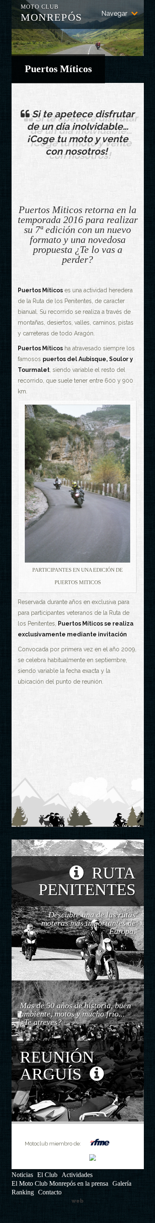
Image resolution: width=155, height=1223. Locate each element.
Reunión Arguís (57, 1065)
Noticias (22, 1174)
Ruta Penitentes (87, 881)
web (77, 1201)
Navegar (114, 13)
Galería (121, 1183)
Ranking (23, 1192)
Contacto (50, 1192)
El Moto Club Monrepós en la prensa (60, 1183)
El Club (47, 1174)
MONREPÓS (51, 12)
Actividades (77, 1174)
